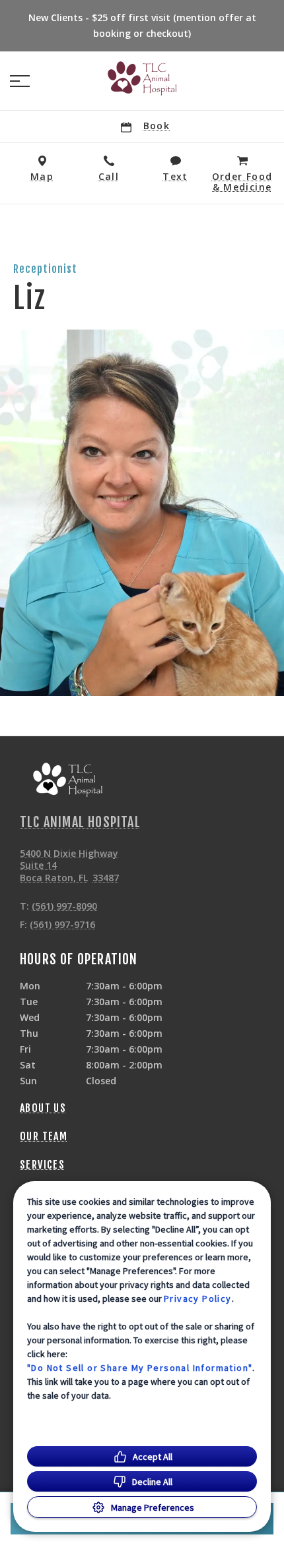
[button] (20, 81)
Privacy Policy (198, 1298)
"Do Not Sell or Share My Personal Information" (139, 1368)
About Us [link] (43, 1108)
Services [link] (42, 1165)
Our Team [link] (43, 1136)
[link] (142, 78)
